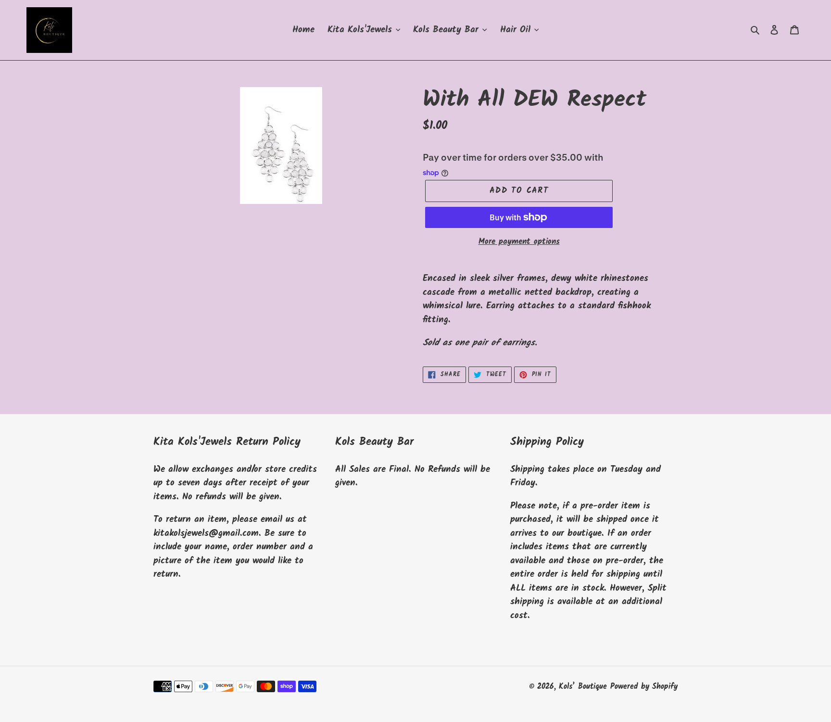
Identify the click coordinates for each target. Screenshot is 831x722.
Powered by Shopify (644, 687)
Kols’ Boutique (583, 687)
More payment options (519, 242)
